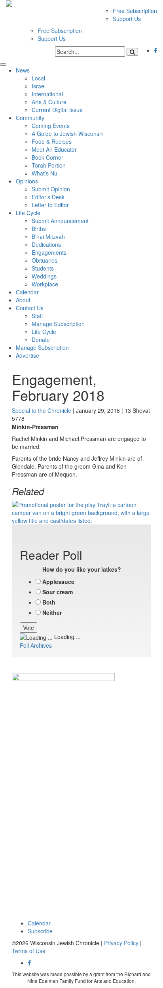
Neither (52, 612)
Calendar (27, 292)
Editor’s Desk (48, 197)
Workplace (45, 284)
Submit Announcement (60, 221)
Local (38, 78)
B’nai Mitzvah (48, 236)
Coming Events (51, 126)
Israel (38, 86)
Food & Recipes (52, 141)
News (23, 70)
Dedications (46, 244)
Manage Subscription (58, 324)
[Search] (132, 52)
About (23, 300)
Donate (41, 339)
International (47, 94)
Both (48, 602)
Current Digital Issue (57, 110)
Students (43, 268)
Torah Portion (49, 165)
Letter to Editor (50, 205)
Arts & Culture (49, 102)
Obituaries (44, 260)
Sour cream (57, 592)
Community (30, 118)
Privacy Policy (121, 943)
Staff (37, 316)
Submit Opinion (51, 189)
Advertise (27, 355)
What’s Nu (44, 173)
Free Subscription (135, 11)
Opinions (27, 181)
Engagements (49, 252)
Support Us (127, 19)
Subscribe (40, 931)
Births (39, 229)
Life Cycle (28, 213)
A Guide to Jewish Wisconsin (68, 133)
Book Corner (47, 157)
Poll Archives (36, 645)
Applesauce (58, 582)
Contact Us (30, 308)
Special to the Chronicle (41, 410)
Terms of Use (28, 951)
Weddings (44, 276)
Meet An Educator (54, 149)
